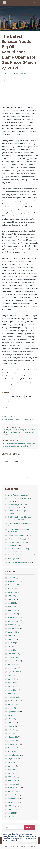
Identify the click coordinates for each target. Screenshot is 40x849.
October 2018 (13, 668)
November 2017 (14, 704)
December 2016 (13, 744)
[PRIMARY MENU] (5, 3)
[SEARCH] (35, 3)
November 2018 (14, 664)
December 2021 (13, 581)
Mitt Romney (19, 419)
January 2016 (13, 784)
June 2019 (11, 639)
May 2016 (11, 769)
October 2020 (13, 588)
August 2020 (12, 592)
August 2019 (12, 632)
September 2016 (14, 755)
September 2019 (14, 628)
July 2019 (11, 636)
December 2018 (13, 661)
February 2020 (13, 610)
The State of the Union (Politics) (20, 555)
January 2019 (13, 657)
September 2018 (14, 672)
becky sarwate (20, 15)
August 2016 (12, 759)
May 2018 (11, 683)
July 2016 (11, 762)
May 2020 (11, 603)
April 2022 (12, 578)
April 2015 (12, 816)
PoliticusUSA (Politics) (11, 416)
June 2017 (11, 722)
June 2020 (11, 599)
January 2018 (13, 697)
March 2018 (12, 690)
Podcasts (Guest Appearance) (19, 535)
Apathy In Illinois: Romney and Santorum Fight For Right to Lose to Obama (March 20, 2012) (19, 431)
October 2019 (13, 625)
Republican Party (29, 419)
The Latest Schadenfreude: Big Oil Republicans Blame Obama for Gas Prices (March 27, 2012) (19, 52)
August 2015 (12, 802)
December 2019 (13, 617)
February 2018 (13, 693)
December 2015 (13, 788)
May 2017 (11, 726)
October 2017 (13, 708)
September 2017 (14, 712)
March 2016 (12, 777)
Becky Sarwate (21, 73)
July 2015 (11, 806)
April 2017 (12, 730)
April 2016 (12, 773)
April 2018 (12, 686)
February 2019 (13, 654)
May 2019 (11, 643)
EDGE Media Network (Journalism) (21, 523)
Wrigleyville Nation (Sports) (18, 562)
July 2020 (11, 596)
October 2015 (13, 795)
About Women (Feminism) (18, 495)
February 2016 (13, 780)
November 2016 (14, 748)
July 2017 (11, 719)
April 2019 (12, 646)
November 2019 (14, 621)
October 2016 (13, 751)
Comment (30, 478)
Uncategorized (13, 558)
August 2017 (12, 715)
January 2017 (13, 740)
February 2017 (13, 737)
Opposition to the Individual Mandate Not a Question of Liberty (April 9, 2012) (19, 443)
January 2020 (13, 614)
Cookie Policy (14, 840)
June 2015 (11, 809)
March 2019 (12, 650)
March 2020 (12, 607)
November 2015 (14, 791)
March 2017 (12, 733)
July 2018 (11, 675)
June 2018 (11, 679)
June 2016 (11, 766)
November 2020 (14, 585)
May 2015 (11, 813)
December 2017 (13, 701)
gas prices (7, 419)
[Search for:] (14, 827)
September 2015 (14, 798)
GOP (12, 419)
